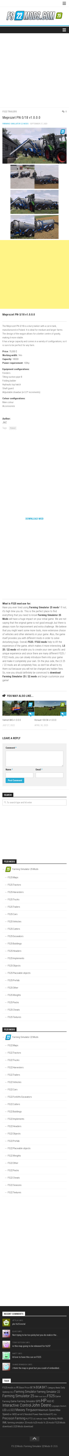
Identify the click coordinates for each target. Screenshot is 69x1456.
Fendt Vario (43, 1397)
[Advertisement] (34, 69)
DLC (12, 1392)
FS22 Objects (14, 1133)
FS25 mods (7, 1387)
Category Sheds (53, 1388)
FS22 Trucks (13, 1060)
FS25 (51, 1396)
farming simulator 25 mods (20, 1422)
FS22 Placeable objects (19, 1148)
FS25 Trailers (14, 906)
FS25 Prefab (14, 980)
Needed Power (32, 1414)
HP (43, 1400)
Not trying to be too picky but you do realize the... (35, 1335)
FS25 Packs (13, 1002)
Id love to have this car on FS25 (26, 1357)
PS (27, 1418)
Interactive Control (16, 1405)
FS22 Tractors (14, 1052)
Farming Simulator (25, 1392)
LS (8, 1410)
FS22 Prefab (14, 1141)
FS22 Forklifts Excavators (20, 1096)
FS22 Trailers (9, 111)
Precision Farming (13, 1418)
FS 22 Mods (17, 1446)
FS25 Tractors (14, 884)
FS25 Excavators (15, 936)
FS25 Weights (14, 995)
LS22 (12, 1410)
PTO (30, 1418)
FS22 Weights (14, 1155)
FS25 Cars (12, 914)
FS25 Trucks (13, 899)
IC (53, 1401)
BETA (32, 1387)
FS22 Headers (14, 1126)
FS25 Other (13, 987)
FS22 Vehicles (14, 1082)
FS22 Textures (14, 1192)
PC (52, 1414)
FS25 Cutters (14, 928)
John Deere (41, 1405)
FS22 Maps (13, 1045)
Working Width (55, 1418)
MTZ (22, 1414)
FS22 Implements (16, 1118)
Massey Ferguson (26, 1410)
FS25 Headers (14, 951)
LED (4, 1410)
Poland (12, 428)
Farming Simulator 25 (18, 1396)
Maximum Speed (47, 1410)
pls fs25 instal (18, 1324)
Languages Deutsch (59, 1406)
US (34, 1418)
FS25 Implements (16, 958)
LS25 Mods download (22, 1426)
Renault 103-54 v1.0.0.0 (45, 720)
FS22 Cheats (14, 1177)
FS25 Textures (14, 1017)
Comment (11, 748)
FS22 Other (13, 1163)
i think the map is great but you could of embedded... (36, 1368)
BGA (38, 1387)
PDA (55, 1414)
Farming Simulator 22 (48, 1391)
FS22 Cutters (14, 1104)
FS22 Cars (12, 1089)
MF (10, 1414)
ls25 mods (38, 1422)
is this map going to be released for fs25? (31, 1346)
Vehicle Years (41, 1418)
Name (9, 769)
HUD (49, 1401)
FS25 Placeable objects (19, 973)
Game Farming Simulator (23, 1401)
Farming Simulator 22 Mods (15, 123)
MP (18, 1414)
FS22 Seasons (15, 1185)
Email (39, 769)
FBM (36, 1396)
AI (17, 1387)
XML (4, 1422)
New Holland (44, 1414)
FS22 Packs (13, 1170)
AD (15, 1388)
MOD (14, 1414)
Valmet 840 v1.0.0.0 (11, 720)
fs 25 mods (48, 1422)
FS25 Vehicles (14, 921)
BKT (44, 1387)
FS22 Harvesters (16, 1067)
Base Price (24, 1387)
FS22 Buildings (15, 1111)
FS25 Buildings (15, 943)
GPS (38, 1401)
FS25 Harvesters (16, 892)
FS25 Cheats (14, 1009)
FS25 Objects (14, 965)
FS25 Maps (13, 877)
